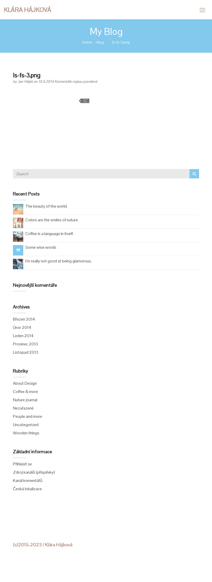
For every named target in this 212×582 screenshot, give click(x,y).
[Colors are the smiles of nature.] (18, 222)
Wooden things (26, 433)
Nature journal (25, 400)
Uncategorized (26, 424)
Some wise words (40, 247)
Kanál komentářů (27, 480)
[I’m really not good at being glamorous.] (18, 263)
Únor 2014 (22, 327)
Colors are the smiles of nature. (52, 220)
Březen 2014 (24, 319)
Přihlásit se (22, 464)
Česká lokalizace (27, 489)
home (87, 42)
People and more (27, 416)
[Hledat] (194, 173)
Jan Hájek (26, 81)
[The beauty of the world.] (18, 208)
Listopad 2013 (25, 352)
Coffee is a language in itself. (49, 233)
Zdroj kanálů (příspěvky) (34, 472)
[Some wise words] (18, 250)
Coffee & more (25, 391)
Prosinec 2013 (25, 344)
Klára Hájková (27, 10)
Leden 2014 (23, 335)
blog (100, 42)
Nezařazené (23, 408)
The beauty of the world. (46, 206)
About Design (25, 383)
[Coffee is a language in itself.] (18, 236)
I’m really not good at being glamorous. (58, 261)
